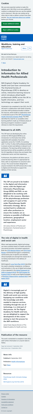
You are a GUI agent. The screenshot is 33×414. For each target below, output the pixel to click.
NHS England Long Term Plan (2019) (13, 382)
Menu (24, 48)
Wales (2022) (5, 278)
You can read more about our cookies (18, 17)
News (4, 63)
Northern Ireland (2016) (10, 276)
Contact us (4, 407)
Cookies (3, 396)
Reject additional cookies (11, 30)
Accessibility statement (7, 402)
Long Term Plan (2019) (18, 264)
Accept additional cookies (11, 24)
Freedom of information (8, 399)
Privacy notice (5, 394)
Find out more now (18, 59)
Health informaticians (18, 361)
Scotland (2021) (23, 276)
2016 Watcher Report (14, 250)
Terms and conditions (7, 405)
